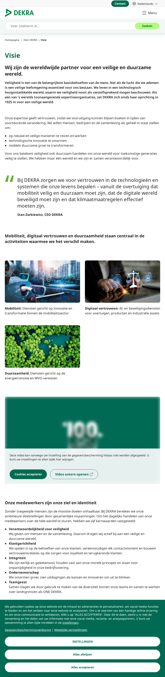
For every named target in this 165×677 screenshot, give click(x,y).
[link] (145, 3)
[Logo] (21, 13)
